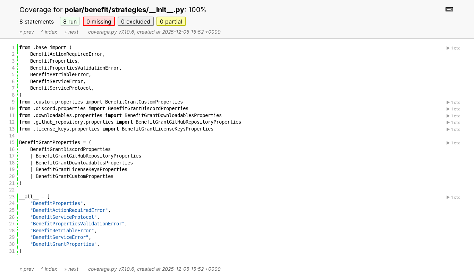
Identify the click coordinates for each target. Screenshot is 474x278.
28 (12, 230)
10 (12, 108)
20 (12, 176)
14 (12, 135)
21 (12, 183)
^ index (49, 32)
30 (12, 244)
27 (12, 223)
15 (12, 142)
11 (12, 115)
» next (71, 32)
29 (12, 237)
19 (12, 169)
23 (12, 196)
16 (12, 149)
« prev (26, 32)
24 (12, 203)
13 (12, 129)
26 (12, 217)
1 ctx (455, 48)
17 (12, 156)
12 (12, 122)
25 (12, 210)
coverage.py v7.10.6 (111, 32)
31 (12, 251)
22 (12, 189)
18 (12, 162)
